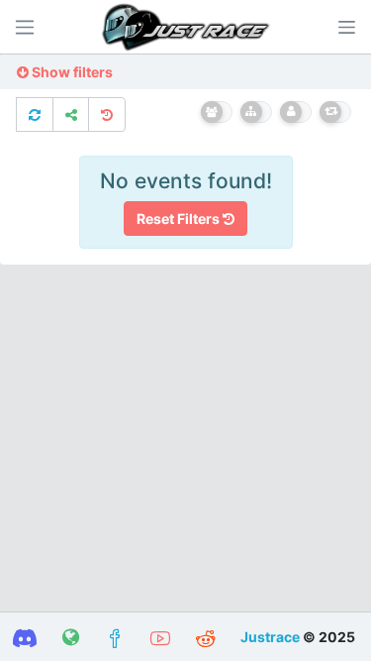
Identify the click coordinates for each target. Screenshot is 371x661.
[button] (346, 27)
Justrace (270, 636)
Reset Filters (180, 218)
